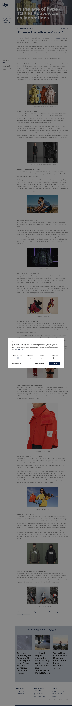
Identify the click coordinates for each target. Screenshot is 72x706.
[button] (36, 352)
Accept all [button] (54, 363)
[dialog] (36, 353)
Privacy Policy (19, 349)
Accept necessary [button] (40, 363)
